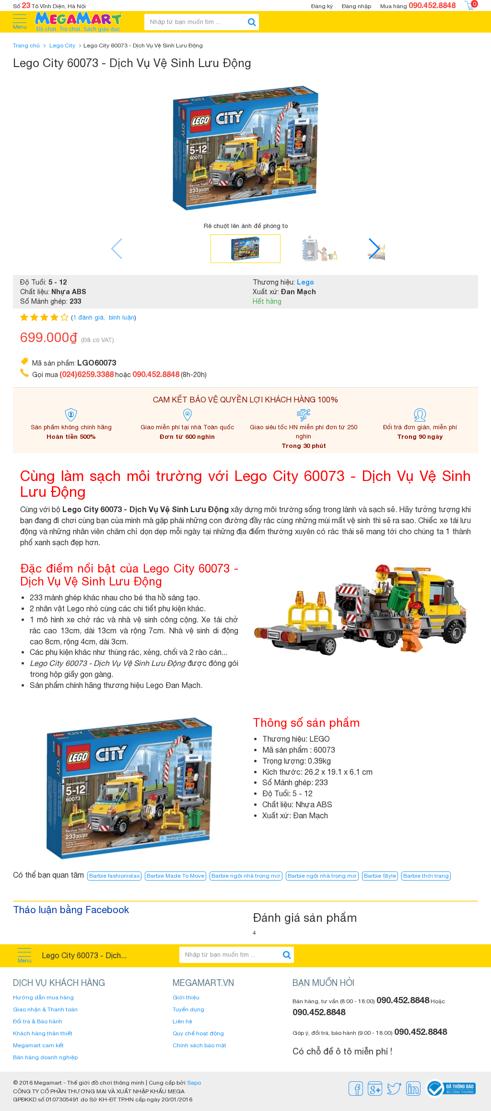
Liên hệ (182, 1021)
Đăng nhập (356, 6)
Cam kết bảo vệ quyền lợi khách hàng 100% (246, 399)
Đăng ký (322, 6)
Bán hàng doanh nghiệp (45, 1057)
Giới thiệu (186, 997)
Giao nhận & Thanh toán (45, 1009)
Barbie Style (380, 875)
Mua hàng (418, 5)
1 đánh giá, (90, 317)
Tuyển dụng (188, 1009)
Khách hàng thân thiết (42, 1033)
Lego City (62, 45)
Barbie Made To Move (175, 875)
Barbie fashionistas (114, 875)
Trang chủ (26, 45)
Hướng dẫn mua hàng (43, 997)
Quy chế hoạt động (198, 1033)
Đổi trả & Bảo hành (37, 1021)
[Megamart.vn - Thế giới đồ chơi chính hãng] (84, 22)
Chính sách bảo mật (199, 1045)
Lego (305, 282)
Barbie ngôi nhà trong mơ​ (322, 875)
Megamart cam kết (38, 1045)
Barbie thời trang (426, 875)
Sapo (194, 1082)
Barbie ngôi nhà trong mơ (246, 875)
